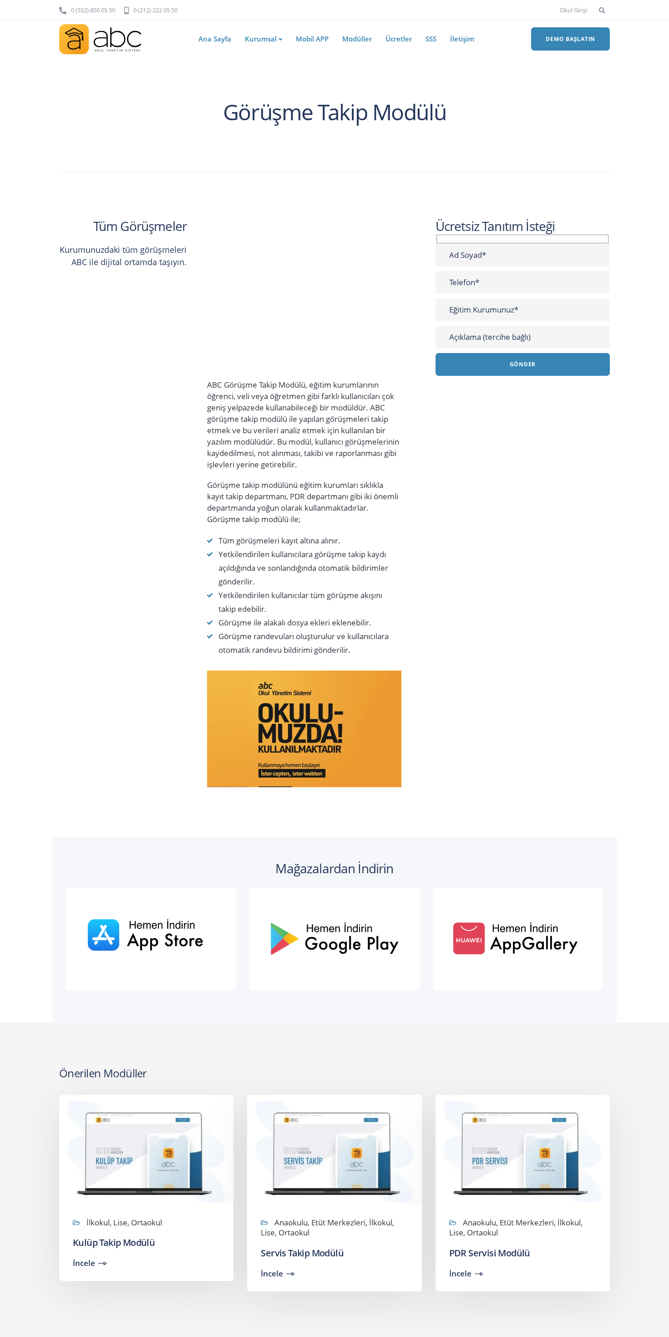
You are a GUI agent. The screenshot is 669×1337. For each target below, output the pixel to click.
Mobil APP (312, 38)
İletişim (462, 38)
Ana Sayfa (214, 38)
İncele (84, 1263)
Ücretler (398, 38)
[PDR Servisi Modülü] (522, 1151)
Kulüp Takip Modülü (114, 1242)
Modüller (357, 38)
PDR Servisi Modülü (489, 1253)
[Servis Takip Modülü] (334, 1151)
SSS (431, 38)
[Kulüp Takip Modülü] (146, 1151)
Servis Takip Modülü (302, 1253)
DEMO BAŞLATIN (570, 39)
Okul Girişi (573, 10)
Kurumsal (261, 38)
